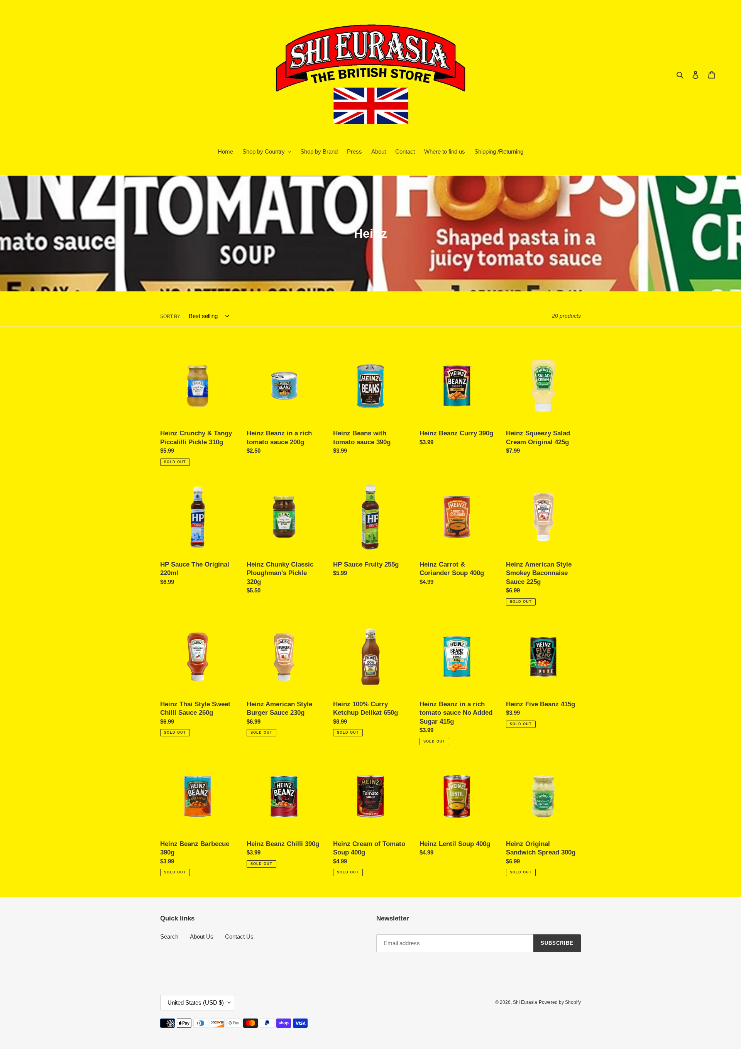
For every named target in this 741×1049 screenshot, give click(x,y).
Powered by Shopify (560, 1002)
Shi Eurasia (525, 1002)
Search (169, 936)
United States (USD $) (195, 1002)
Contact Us (239, 936)
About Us (201, 936)
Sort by (170, 316)
